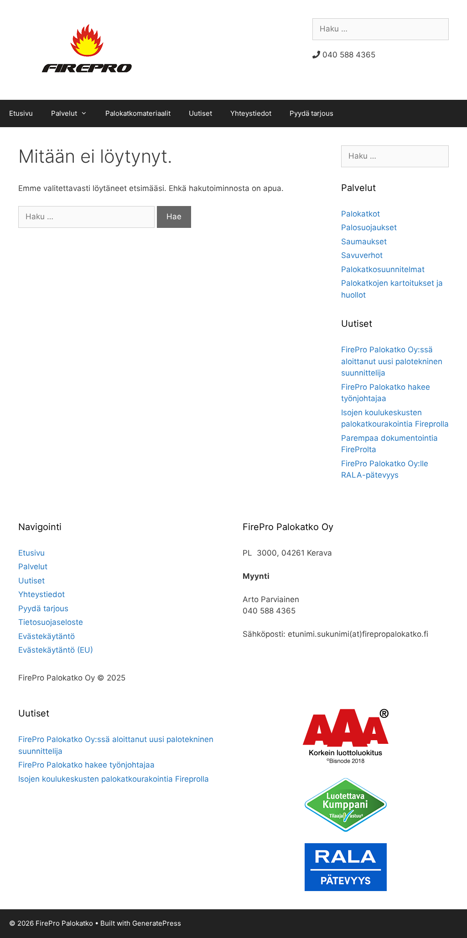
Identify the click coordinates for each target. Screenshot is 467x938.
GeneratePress (156, 923)
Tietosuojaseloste (50, 622)
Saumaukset (364, 241)
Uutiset (200, 113)
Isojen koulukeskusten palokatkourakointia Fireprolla (113, 778)
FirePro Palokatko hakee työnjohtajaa (86, 764)
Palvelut (64, 113)
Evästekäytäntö (46, 636)
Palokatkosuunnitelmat (383, 269)
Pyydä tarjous (311, 113)
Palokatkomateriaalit (138, 113)
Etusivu (21, 113)
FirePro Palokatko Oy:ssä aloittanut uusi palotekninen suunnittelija (391, 361)
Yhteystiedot (250, 113)
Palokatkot (360, 213)
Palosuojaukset (369, 227)
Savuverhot (362, 255)
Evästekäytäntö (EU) (55, 650)
